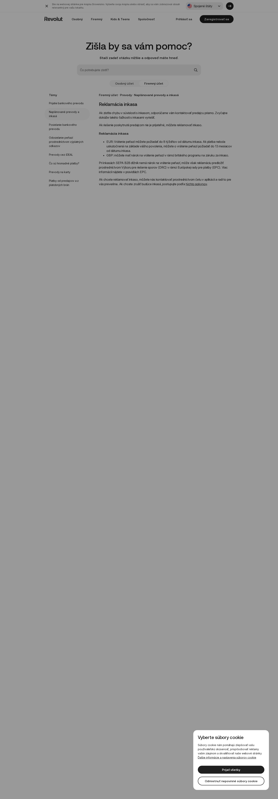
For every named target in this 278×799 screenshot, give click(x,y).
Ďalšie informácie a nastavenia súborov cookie (227, 757)
